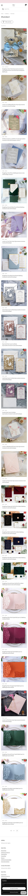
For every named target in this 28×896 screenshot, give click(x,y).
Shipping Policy (4, 854)
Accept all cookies (14, 888)
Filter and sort (8, 21)
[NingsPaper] (13, 5)
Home (2, 13)
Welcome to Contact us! (5, 852)
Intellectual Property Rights (6, 859)
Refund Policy (3, 850)
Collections (7, 13)
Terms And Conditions (5, 861)
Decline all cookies (14, 892)
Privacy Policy (3, 856)
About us (2, 857)
